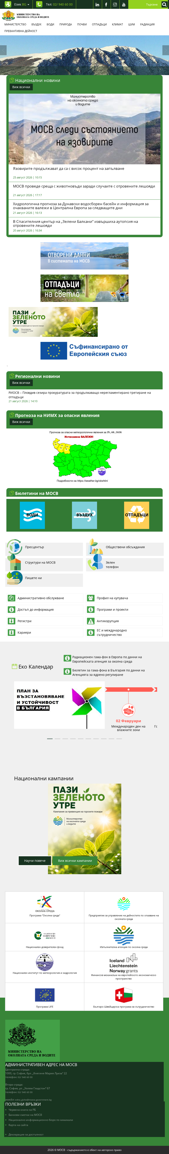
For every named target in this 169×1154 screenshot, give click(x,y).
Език (20, 4)
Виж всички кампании (75, 860)
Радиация (147, 24)
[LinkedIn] (97, 4)
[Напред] (165, 50)
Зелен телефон (112, 564)
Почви (82, 24)
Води (50, 24)
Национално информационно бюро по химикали (41, 1120)
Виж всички (21, 87)
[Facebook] (106, 4)
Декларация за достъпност (26, 1134)
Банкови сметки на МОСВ (25, 1114)
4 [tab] (88, 70)
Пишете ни (33, 578)
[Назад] (3, 50)
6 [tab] (101, 70)
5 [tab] (94, 70)
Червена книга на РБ (22, 1109)
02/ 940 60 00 (25, 1077)
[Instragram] (115, 4)
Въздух (36, 24)
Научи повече (35, 860)
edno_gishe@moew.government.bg (33, 1099)
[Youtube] (123, 4)
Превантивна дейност (20, 31)
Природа (65, 24)
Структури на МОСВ (40, 562)
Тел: (59, 4)
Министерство (15, 24)
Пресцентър (34, 547)
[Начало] (25, 15)
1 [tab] (68, 70)
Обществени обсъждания (125, 547)
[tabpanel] (84, 55)
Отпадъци (99, 24)
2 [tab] (74, 70)
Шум (131, 24)
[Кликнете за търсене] (163, 4)
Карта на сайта (18, 1125)
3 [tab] (81, 70)
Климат (117, 24)
